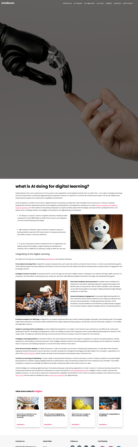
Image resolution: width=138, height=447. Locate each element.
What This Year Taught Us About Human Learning (81, 415)
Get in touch (19, 375)
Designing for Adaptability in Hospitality (109, 415)
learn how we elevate (57, 375)
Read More (21, 424)
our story (100, 3)
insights (109, 3)
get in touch (128, 3)
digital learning (49, 259)
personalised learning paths (80, 370)
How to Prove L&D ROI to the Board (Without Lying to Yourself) (27, 415)
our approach (89, 3)
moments (117, 3)
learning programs (29, 353)
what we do (67, 3)
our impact (78, 3)
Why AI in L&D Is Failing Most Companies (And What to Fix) (54, 415)
